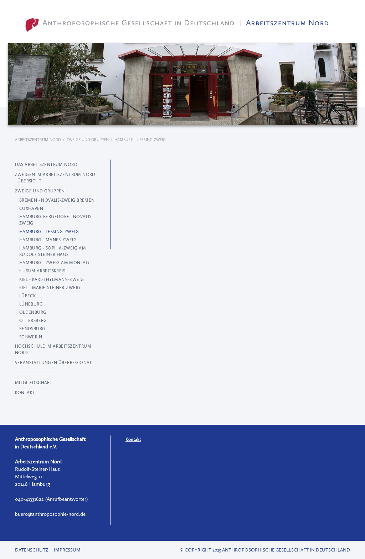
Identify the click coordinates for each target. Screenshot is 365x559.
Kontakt (25, 392)
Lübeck (27, 295)
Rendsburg (32, 328)
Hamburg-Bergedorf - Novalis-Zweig (56, 220)
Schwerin (30, 336)
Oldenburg (33, 312)
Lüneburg (31, 304)
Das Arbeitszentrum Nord (46, 164)
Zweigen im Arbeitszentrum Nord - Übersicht (55, 177)
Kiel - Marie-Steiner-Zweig (50, 287)
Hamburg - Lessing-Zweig (49, 231)
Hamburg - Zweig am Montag (54, 262)
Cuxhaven (31, 208)
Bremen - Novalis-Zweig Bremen (57, 200)
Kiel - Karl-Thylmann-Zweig (51, 279)
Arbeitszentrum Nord (38, 139)
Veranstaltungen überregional (53, 362)
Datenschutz (31, 550)
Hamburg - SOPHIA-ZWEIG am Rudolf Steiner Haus (52, 251)
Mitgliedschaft (33, 382)
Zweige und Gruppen (88, 139)
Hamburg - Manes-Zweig (48, 239)
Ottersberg (33, 320)
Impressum (67, 550)
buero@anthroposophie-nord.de (50, 514)
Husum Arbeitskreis (42, 270)
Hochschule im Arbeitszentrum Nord (53, 349)
